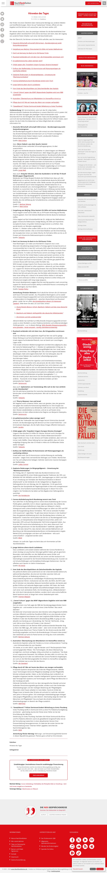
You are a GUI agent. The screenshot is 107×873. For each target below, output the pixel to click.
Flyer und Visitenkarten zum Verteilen (87, 238)
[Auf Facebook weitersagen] (2, 31)
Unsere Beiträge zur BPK (85, 263)
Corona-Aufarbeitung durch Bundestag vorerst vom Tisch (33, 81)
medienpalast (55, 871)
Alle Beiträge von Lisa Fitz (85, 89)
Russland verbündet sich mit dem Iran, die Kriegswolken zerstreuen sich (38, 57)
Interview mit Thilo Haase (85, 48)
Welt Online (22, 141)
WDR (20, 730)
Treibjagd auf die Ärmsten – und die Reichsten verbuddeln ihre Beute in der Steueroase (87, 167)
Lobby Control (23, 464)
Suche (104, 3)
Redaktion (43, 19)
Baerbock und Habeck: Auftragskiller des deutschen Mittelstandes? (39, 313)
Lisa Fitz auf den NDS (87, 74)
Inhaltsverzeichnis (83, 376)
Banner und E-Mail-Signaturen (17, 850)
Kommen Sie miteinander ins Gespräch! (52, 810)
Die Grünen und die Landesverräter (28, 317)
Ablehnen (92, 869)
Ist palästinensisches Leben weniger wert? (27, 61)
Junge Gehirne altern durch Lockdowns (26, 85)
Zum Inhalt (81, 446)
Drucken (2, 19)
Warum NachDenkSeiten (19, 838)
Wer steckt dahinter (17, 841)
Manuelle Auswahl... (78, 869)
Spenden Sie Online (47, 849)
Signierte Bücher (82, 394)
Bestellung (81, 391)
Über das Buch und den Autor (86, 443)
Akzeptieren (100, 869)
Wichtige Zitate (82, 225)
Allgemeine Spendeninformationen (48, 842)
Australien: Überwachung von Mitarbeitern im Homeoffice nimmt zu (37, 98)
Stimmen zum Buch (83, 387)
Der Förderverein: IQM (48, 838)
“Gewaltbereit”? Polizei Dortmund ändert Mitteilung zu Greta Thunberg (37, 106)
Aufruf (80, 38)
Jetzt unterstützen (94, 3)
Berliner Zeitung (25, 204)
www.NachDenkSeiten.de (19, 869)
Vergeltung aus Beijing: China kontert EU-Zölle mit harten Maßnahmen (37, 49)
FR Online (21, 566)
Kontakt (13, 854)
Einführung (81, 450)
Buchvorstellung (82, 331)
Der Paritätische (24, 495)
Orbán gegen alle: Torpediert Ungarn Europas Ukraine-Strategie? (35, 65)
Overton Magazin (24, 597)
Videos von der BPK (83, 267)
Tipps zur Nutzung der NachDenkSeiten (18, 845)
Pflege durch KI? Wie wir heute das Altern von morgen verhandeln (36, 102)
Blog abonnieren (87, 66)
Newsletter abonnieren (87, 57)
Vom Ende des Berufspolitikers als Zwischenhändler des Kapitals (35, 88)
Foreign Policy (23, 289)
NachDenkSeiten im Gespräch (87, 101)
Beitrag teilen (2, 14)
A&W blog (21, 704)
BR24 (20, 538)
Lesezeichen (81, 380)
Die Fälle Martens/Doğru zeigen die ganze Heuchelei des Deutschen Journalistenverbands (87, 174)
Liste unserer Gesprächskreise (86, 45)
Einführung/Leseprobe (84, 384)
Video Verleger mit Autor (85, 454)
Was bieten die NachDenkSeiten (87, 24)
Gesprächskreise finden (57, 815)
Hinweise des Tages (16, 746)
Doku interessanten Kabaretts (86, 216)
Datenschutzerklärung (18, 860)
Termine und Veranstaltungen (86, 41)
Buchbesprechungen (84, 457)
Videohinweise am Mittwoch (30, 789)
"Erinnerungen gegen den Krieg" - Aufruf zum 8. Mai (87, 14)
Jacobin (21, 427)
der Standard (23, 663)
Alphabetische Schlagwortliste (87, 248)
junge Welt (22, 170)
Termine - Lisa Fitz (83, 93)
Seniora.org (22, 383)
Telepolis (21, 237)
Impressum (14, 857)
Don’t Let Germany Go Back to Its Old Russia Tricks (31, 53)
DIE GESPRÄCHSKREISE (53, 807)
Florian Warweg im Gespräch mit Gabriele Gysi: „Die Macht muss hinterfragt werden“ (87, 119)
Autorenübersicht (87, 288)
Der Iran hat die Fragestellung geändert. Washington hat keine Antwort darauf (87, 159)
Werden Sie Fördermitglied (49, 846)
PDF (2, 24)
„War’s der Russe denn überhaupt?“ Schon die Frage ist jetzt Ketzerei (87, 151)
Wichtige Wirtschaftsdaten (85, 229)
